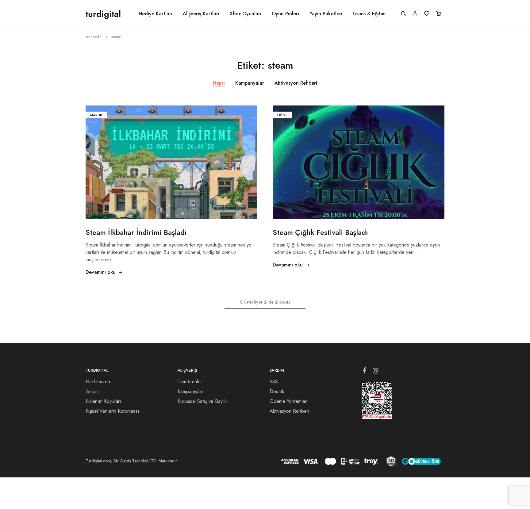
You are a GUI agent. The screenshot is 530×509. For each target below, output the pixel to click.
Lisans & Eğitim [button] (369, 13)
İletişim (92, 391)
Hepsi (219, 82)
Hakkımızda (98, 381)
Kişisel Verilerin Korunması (112, 411)
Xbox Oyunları (245, 13)
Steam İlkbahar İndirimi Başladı (136, 232)
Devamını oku (101, 272)
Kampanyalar (249, 82)
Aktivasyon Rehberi (296, 82)
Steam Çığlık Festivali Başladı (320, 232)
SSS (274, 381)
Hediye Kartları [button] (155, 13)
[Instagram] (375, 372)
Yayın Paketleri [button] (325, 13)
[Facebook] (364, 371)
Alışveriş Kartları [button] (201, 13)
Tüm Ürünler (190, 381)
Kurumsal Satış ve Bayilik (203, 401)
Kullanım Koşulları (103, 401)
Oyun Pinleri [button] (285, 13)
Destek (277, 391)
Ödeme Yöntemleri (289, 401)
